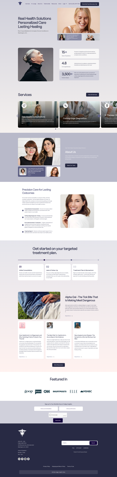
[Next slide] (99, 115)
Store (59, 3)
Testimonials (47, 3)
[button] (65, 4)
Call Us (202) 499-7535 (74, 3)
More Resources (58, 365)
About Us (40, 3)
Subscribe (58, 420)
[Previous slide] (18, 115)
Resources (54, 3)
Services (27, 3)
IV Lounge (33, 3)
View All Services (92, 94)
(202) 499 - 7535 (21, 441)
